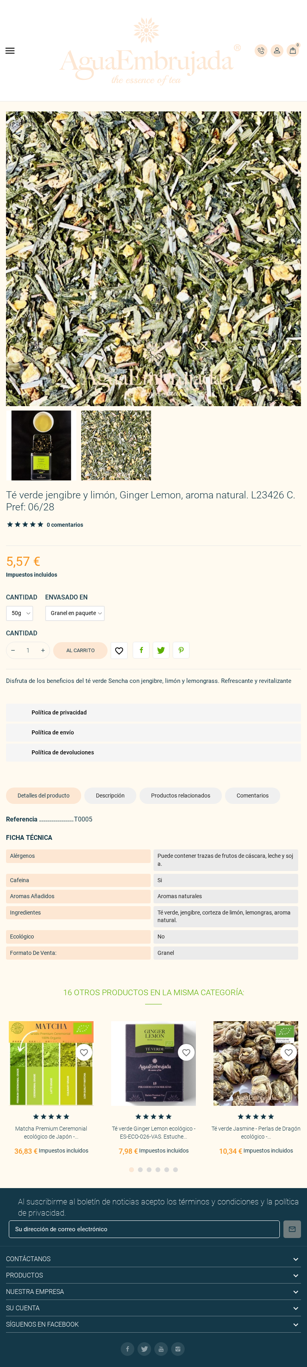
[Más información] (68, 1069)
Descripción (110, 795)
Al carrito (80, 650)
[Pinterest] (181, 650)
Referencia (22, 819)
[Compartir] (141, 650)
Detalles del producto (44, 795)
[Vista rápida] (51, 1069)
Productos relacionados (180, 795)
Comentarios (253, 795)
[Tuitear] (161, 650)
